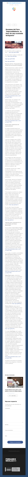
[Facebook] (10, 5)
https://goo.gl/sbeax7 (13, 204)
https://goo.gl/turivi (9, 220)
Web (6, 435)
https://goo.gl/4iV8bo (12, 56)
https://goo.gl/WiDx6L (16, 303)
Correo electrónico (9, 430)
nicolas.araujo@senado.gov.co (14, 3)
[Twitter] (12, 5)
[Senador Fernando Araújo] (14, 9)
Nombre (6, 424)
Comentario (7, 408)
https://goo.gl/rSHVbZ (10, 61)
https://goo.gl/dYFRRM (14, 52)
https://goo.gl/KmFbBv (10, 58)
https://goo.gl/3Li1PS (9, 328)
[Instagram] (16, 5)
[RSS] (18, 5)
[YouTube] (14, 5)
